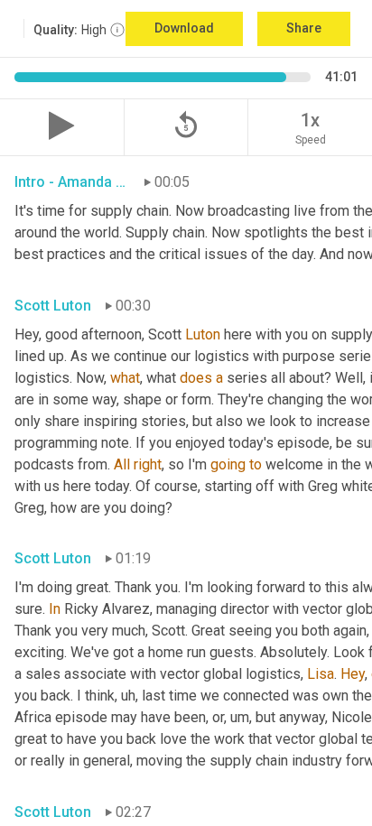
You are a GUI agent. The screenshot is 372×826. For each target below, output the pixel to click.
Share (303, 28)
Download (184, 28)
